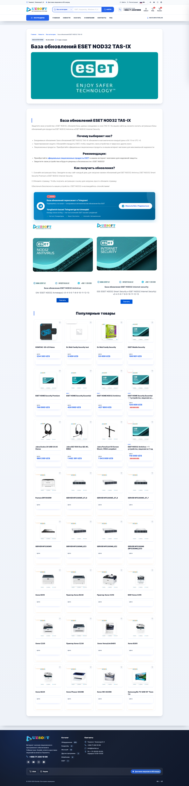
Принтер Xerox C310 (105, 595)
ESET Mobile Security (136, 347)
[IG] (157, 2)
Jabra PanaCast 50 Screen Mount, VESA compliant (108, 448)
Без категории (51, 34)
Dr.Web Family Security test (77, 347)
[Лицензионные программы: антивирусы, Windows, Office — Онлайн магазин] (38, 9)
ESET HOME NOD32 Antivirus (109, 396)
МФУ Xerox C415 (134, 595)
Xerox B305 (132, 643)
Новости (66, 18)
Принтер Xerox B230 (75, 595)
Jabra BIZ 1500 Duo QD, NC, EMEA (77, 448)
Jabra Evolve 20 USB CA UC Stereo (46, 448)
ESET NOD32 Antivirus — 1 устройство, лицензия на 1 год (140, 448)
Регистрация (133, 2)
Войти (124, 2)
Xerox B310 (40, 595)
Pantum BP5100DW (43, 498)
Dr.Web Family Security (106, 347)
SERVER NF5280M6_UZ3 (76, 546)
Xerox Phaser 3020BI (75, 692)
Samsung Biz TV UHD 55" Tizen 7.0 (140, 693)
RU (158, 781)
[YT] (154, 2)
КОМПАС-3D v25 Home (45, 347)
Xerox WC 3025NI (104, 692)
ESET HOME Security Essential (78, 396)
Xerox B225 (40, 692)
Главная (56, 18)
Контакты (102, 18)
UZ (162, 781)
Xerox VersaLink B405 (106, 643)
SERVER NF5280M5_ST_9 (76, 498)
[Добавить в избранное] (59, 322)
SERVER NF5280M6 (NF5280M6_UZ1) (136, 547)
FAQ (110, 18)
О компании (89, 18)
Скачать (77, 18)
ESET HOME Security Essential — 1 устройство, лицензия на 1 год (140, 397)
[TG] (161, 2)
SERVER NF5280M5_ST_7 (138, 498)
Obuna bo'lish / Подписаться (137, 206)
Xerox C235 (40, 643)
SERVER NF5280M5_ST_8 (107, 498)
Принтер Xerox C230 (75, 643)
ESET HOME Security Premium (47, 396)
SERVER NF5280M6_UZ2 (107, 546)
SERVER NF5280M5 (43, 546)
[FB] (150, 2)
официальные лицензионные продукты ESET (68, 158)
